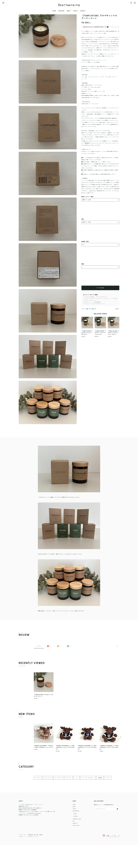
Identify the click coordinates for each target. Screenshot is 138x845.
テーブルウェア (58, 777)
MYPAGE (75, 816)
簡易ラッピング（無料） (87, 196)
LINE (95, 308)
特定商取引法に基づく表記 (33, 834)
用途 (82, 219)
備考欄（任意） (85, 241)
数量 (82, 264)
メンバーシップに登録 (89, 296)
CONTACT (83, 10)
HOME (54, 10)
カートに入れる (100, 287)
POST (84, 308)
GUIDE (75, 813)
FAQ (74, 821)
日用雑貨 (100, 777)
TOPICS (75, 10)
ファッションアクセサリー (88, 777)
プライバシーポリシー (23, 834)
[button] (120, 737)
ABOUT (69, 10)
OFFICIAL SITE (76, 825)
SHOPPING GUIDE (77, 819)
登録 (117, 809)
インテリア (37, 777)
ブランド (108, 777)
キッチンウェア (47, 777)
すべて (38, 646)
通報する (117, 308)
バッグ (76, 777)
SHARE (90, 308)
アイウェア (68, 777)
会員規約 (40, 834)
